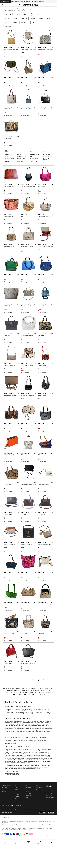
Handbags (29, 9)
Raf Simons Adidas (8, 689)
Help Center (39, 787)
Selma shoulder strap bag (12, 773)
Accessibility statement (7, 809)
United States (15, 835)
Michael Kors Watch (44, 692)
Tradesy (32, 694)
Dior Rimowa (35, 691)
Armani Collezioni (31, 689)
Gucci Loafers (41, 694)
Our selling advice (28, 790)
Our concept (5, 787)
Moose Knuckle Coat (20, 692)
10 (49, 680)
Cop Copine (25, 691)
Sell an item (28, 793)
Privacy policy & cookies (33, 809)
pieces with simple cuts (23, 711)
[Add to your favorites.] (18, 48)
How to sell (28, 787)
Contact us (38, 790)
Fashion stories (50, 797)
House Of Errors (45, 691)
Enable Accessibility (5, 1)
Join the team (49, 795)
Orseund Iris (32, 692)
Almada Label (20, 689)
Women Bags (20, 9)
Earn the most (46, 154)
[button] (54, 5)
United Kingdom (8, 835)
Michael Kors (11, 9)
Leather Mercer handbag (12, 774)
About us (48, 789)
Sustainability (49, 791)
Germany (21, 835)
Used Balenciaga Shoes (46, 689)
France (3, 835)
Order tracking (17, 788)
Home (4, 9)
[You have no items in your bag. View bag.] (54, 5)
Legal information (18, 809)
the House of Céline (19, 728)
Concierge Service (4, 790)
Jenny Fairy (9, 692)
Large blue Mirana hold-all (12, 772)
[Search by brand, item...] (3, 4)
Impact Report (49, 793)
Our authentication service (18, 793)
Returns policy (17, 797)
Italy (27, 835)
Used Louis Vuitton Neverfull (20, 694)
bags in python (34, 760)
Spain (25, 835)
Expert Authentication (21, 155)
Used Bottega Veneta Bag (12, 691)
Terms (24, 809)
